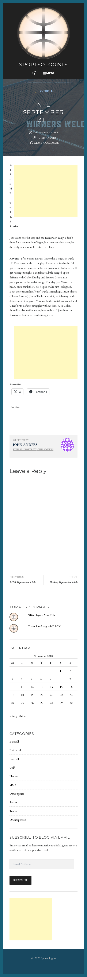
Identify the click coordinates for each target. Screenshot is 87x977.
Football (46, 91)
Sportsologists (43, 65)
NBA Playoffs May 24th (41, 615)
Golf (12, 767)
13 (41, 687)
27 (41, 703)
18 (22, 695)
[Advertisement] (46, 191)
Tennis (13, 811)
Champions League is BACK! (44, 626)
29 (61, 703)
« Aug (13, 716)
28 (51, 703)
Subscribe (20, 880)
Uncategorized (18, 820)
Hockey (14, 776)
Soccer (13, 802)
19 (32, 695)
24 (12, 703)
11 (22, 687)
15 (61, 687)
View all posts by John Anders (33, 449)
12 (32, 687)
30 (70, 703)
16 (70, 687)
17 (12, 695)
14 (51, 687)
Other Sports (17, 794)
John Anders (46, 137)
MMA (13, 785)
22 (61, 695)
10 (12, 687)
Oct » (22, 716)
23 (70, 695)
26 (32, 703)
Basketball (15, 750)
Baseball (14, 741)
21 (51, 695)
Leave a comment (47, 142)
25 (22, 703)
